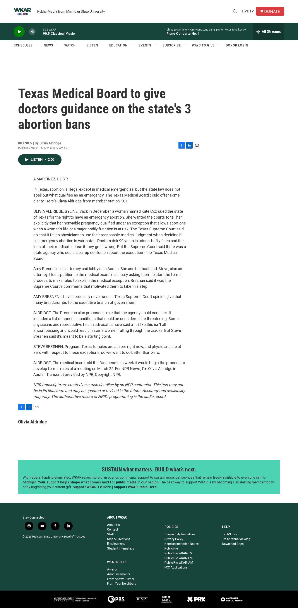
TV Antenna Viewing (236, 539)
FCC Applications (176, 567)
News (48, 45)
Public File (171, 548)
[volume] (32, 32)
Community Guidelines (179, 534)
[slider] (39, 31)
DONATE (272, 11)
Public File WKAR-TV (178, 553)
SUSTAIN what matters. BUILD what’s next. (149, 469)
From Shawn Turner (120, 579)
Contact (112, 529)
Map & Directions (118, 539)
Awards (112, 569)
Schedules (23, 45)
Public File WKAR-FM (178, 558)
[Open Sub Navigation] (36, 45)
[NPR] (142, 599)
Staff (111, 534)
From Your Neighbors (121, 583)
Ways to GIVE (203, 45)
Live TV (248, 11)
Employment (116, 543)
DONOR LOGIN (237, 45)
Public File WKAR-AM (178, 562)
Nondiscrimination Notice (181, 544)
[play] (19, 31)
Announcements (118, 574)
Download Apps (233, 544)
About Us (113, 525)
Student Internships (120, 548)
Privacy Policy (173, 539)
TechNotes (229, 534)
